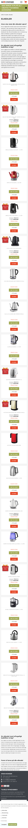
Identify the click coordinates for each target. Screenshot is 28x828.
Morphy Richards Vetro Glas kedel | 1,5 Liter (14, 543)
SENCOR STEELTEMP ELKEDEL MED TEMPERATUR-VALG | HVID (14, 117)
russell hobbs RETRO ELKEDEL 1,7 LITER (14, 609)
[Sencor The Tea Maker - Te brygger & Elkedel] (14, 701)
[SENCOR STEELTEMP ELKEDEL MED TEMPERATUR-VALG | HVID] (14, 110)
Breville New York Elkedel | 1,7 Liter (14, 215)
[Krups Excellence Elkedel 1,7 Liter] (14, 471)
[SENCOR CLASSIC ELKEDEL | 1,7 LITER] (14, 635)
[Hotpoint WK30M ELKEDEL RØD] (14, 438)
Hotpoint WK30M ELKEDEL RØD (14, 445)
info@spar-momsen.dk (10, 779)
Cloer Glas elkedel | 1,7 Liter (14, 346)
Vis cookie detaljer (4, 820)
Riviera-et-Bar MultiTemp (14, 576)
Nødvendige (4, 810)
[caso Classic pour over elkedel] (14, 241)
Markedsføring (5, 812)
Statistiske (4, 817)
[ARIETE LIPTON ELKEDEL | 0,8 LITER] (14, 175)
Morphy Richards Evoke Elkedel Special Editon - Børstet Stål (14, 85)
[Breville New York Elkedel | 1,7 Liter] (14, 208)
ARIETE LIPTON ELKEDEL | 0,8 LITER (14, 182)
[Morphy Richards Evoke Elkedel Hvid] (14, 504)
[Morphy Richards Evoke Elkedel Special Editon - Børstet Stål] (14, 77)
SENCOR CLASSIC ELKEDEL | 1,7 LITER (14, 642)
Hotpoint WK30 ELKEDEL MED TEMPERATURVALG (14, 412)
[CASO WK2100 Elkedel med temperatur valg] (14, 274)
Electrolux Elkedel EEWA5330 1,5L (14, 379)
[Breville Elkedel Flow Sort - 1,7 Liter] (14, 142)
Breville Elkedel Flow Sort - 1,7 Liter (14, 149)
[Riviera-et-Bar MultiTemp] (14, 569)
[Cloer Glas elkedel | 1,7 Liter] (14, 339)
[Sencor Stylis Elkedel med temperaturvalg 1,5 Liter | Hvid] (14, 668)
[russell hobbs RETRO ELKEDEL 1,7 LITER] (14, 602)
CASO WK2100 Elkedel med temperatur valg (14, 281)
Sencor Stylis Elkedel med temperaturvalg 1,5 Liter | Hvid (14, 676)
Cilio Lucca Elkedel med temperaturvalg (14, 314)
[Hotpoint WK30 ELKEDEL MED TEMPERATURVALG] (14, 405)
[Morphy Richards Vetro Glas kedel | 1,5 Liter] (14, 536)
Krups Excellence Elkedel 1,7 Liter (14, 478)
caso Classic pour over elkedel (14, 248)
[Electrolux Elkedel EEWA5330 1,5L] (14, 372)
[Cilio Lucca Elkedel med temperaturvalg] (14, 307)
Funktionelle (4, 815)
